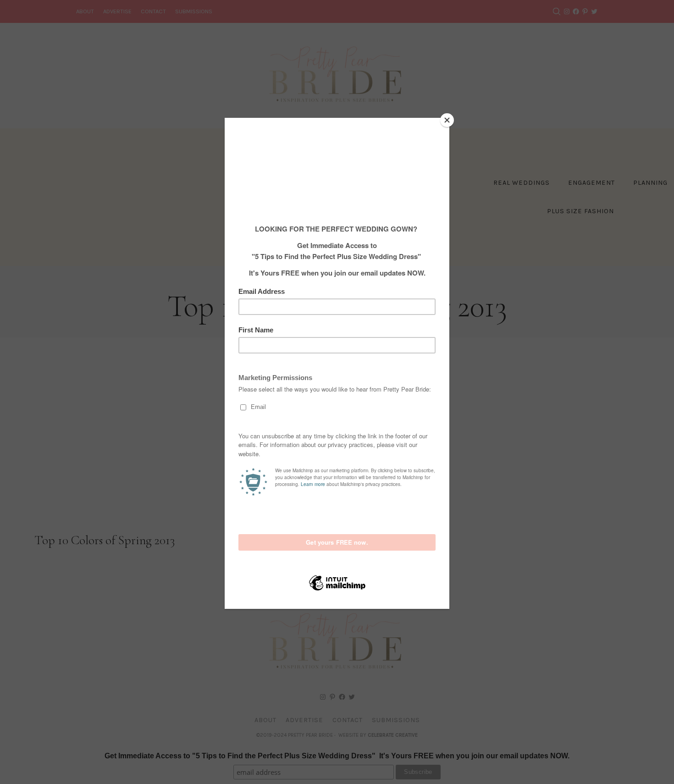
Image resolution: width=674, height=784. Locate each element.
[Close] (447, 120)
